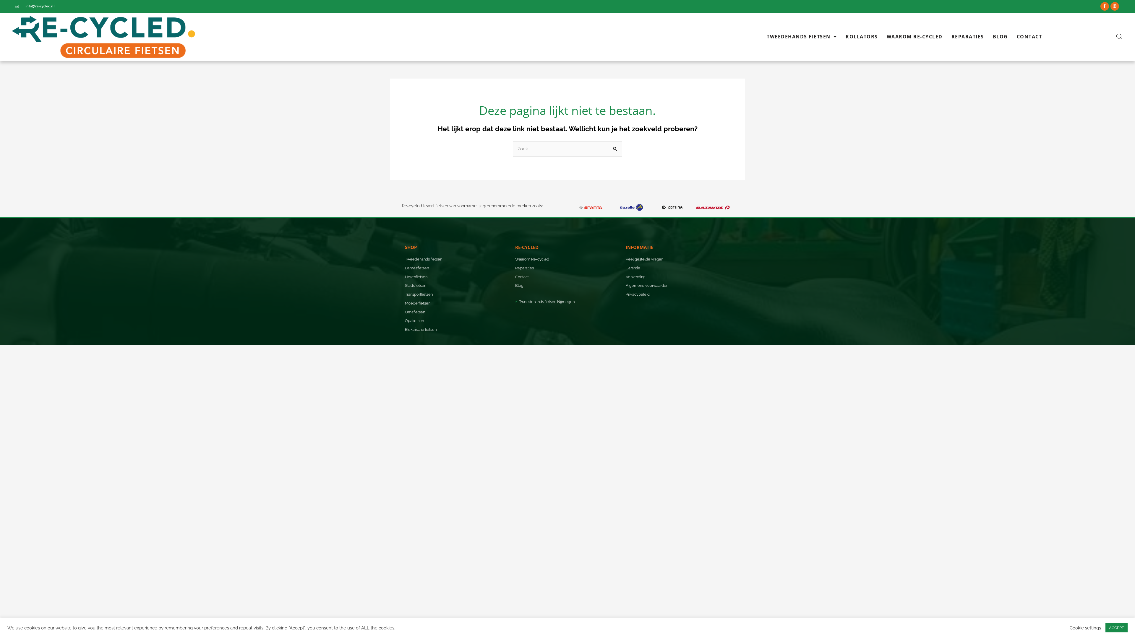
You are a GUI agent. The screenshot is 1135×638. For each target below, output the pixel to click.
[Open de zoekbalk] (1119, 37)
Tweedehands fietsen (799, 37)
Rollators (862, 37)
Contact (1029, 37)
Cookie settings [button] (1085, 627)
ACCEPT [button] (1116, 628)
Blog (1000, 37)
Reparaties (967, 37)
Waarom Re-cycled (915, 37)
